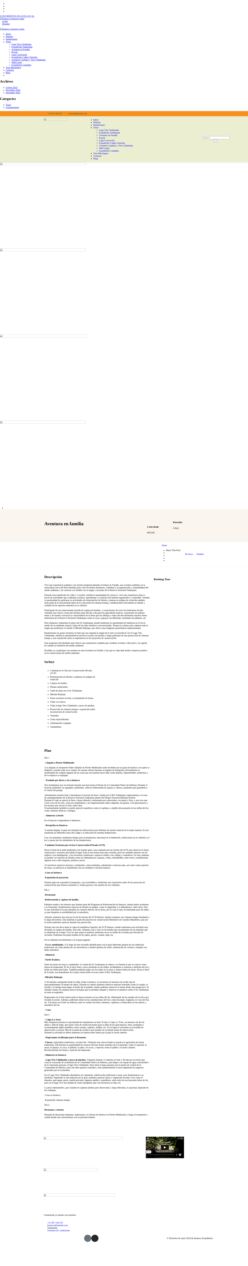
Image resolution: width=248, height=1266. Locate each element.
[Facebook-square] (87, 1238)
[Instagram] (158, 113)
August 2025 (12, 87)
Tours (8, 105)
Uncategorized (12, 107)
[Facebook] (151, 113)
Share (164, 545)
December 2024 (13, 90)
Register (6, 24)
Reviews (189, 554)
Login (5, 21)
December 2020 (13, 92)
